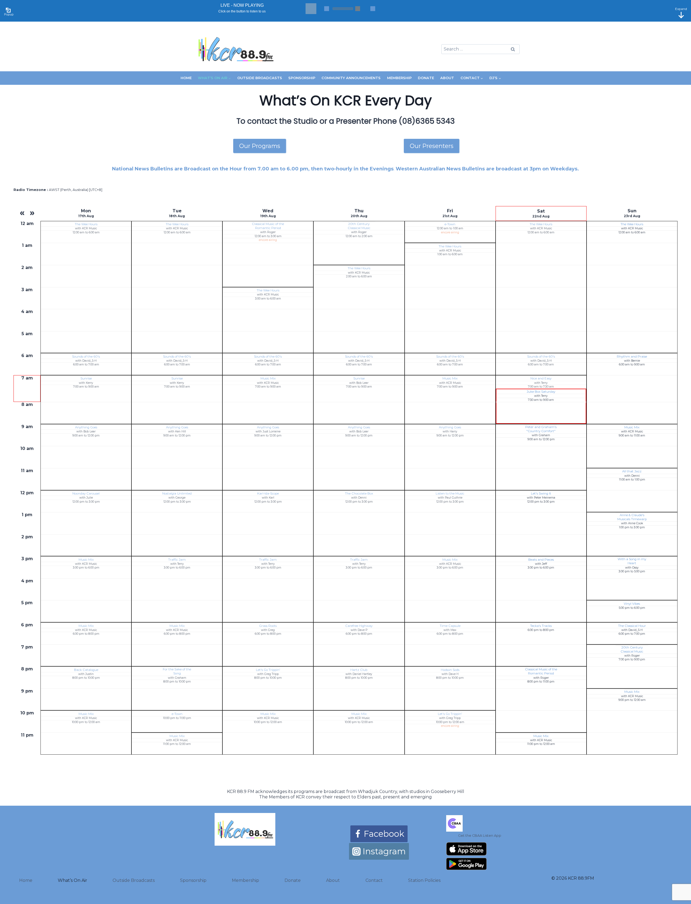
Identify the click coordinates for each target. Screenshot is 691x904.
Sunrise (86, 378)
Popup (8, 14)
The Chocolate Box (359, 493)
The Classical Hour (632, 626)
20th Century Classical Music (359, 226)
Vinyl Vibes (632, 604)
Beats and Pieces (541, 560)
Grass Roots (268, 626)
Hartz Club (358, 670)
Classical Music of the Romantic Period (268, 226)
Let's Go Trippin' (268, 670)
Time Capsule (450, 626)
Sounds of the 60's (86, 356)
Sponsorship (301, 78)
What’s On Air (72, 880)
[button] (311, 8)
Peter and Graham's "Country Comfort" (541, 429)
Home (186, 78)
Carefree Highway (358, 626)
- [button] (326, 8)
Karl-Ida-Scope (268, 493)
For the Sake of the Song (177, 671)
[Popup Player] (9, 9)
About (447, 78)
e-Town (450, 224)
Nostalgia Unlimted (177, 493)
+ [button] (372, 8)
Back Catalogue (86, 670)
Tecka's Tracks (541, 626)
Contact (374, 880)
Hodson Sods (450, 670)
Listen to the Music (450, 493)
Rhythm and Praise (632, 356)
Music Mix (268, 378)
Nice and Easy (540, 378)
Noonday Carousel (86, 493)
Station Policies (424, 880)
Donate (426, 78)
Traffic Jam (177, 560)
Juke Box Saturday (541, 392)
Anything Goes (86, 427)
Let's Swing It (541, 493)
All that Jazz (632, 471)
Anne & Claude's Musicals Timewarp (632, 517)
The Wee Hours (86, 224)
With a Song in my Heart (632, 561)
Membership (399, 78)
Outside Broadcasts (259, 78)
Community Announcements (351, 78)
